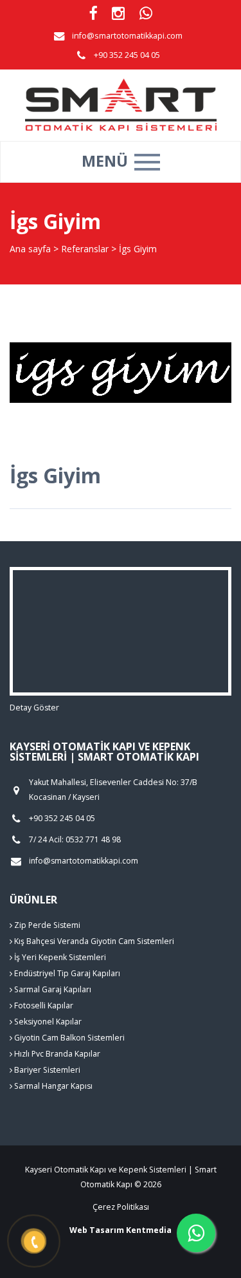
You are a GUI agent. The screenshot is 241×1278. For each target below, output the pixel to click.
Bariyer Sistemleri (46, 1069)
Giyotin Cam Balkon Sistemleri (68, 1037)
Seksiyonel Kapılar (47, 1021)
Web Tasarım (96, 1230)
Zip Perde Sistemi (46, 925)
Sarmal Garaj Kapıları (51, 989)
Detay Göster (34, 707)
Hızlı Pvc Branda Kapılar (56, 1053)
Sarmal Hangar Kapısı (52, 1085)
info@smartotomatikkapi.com (127, 35)
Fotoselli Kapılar (42, 1005)
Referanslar (85, 249)
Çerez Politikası (121, 1206)
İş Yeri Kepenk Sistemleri (59, 957)
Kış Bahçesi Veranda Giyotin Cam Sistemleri (93, 941)
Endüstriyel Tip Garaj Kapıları (66, 973)
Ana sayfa (30, 249)
